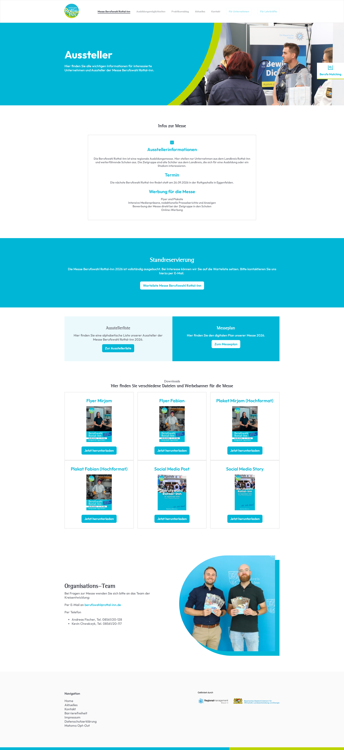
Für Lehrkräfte (268, 11)
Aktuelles (200, 11)
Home (68, 701)
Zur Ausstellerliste (118, 348)
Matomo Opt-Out (77, 725)
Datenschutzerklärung (80, 721)
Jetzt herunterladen (99, 450)
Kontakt (215, 11)
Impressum (72, 717)
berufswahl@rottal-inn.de (102, 605)
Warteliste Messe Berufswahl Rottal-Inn (172, 285)
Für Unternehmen (239, 11)
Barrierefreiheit (75, 713)
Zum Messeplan (225, 344)
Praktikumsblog (180, 11)
